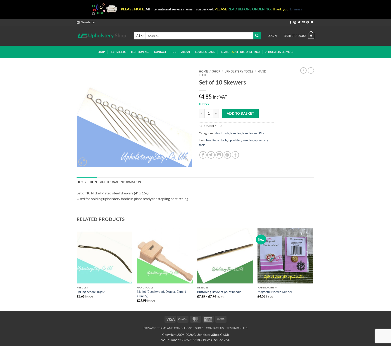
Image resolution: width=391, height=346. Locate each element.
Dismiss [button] (296, 9)
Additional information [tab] (120, 182)
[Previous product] (311, 70)
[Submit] (257, 35)
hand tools (212, 140)
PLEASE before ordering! (240, 51)
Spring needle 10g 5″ (91, 292)
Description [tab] (87, 182)
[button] (86, 22)
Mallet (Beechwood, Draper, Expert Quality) (161, 294)
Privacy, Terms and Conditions (168, 328)
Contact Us (215, 328)
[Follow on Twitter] (299, 22)
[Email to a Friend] (219, 155)
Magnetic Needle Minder (274, 292)
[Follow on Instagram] (294, 22)
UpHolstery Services (279, 51)
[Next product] (303, 70)
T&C (173, 51)
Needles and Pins (253, 133)
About (185, 51)
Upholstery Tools (238, 71)
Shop (101, 51)
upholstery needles (241, 140)
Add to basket (240, 113)
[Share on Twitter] (211, 155)
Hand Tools (222, 133)
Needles (235, 133)
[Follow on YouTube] (312, 22)
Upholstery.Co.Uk (213, 334)
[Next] (313, 269)
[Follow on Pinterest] (307, 22)
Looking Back (205, 51)
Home (203, 71)
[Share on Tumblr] (235, 155)
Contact (160, 51)
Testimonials (140, 51)
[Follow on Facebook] (290, 22)
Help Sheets (118, 51)
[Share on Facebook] (203, 155)
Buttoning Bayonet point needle (219, 292)
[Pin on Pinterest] (227, 155)
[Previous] (77, 269)
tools (224, 140)
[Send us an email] (303, 22)
